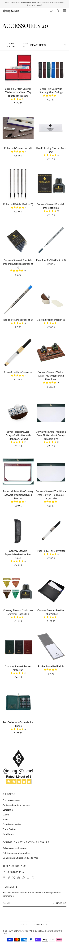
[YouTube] (28, 878)
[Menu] (64, 11)
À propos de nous (11, 800)
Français (39, 924)
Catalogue (8, 809)
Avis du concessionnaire (14, 848)
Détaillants (8, 834)
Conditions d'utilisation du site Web (20, 857)
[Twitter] (13, 878)
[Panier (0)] (57, 11)
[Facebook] (8, 878)
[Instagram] (4, 878)
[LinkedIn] (32, 878)
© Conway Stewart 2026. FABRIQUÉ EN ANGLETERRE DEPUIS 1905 (32, 932)
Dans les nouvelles (12, 824)
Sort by (25, 45)
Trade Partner (9, 829)
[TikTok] (18, 878)
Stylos (6, 819)
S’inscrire (59, 903)
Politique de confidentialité (16, 853)
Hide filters (11, 45)
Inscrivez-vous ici (34, 5)
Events (6, 814)
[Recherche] (51, 11)
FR (23, 924)
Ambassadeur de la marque (16, 804)
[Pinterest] (23, 878)
